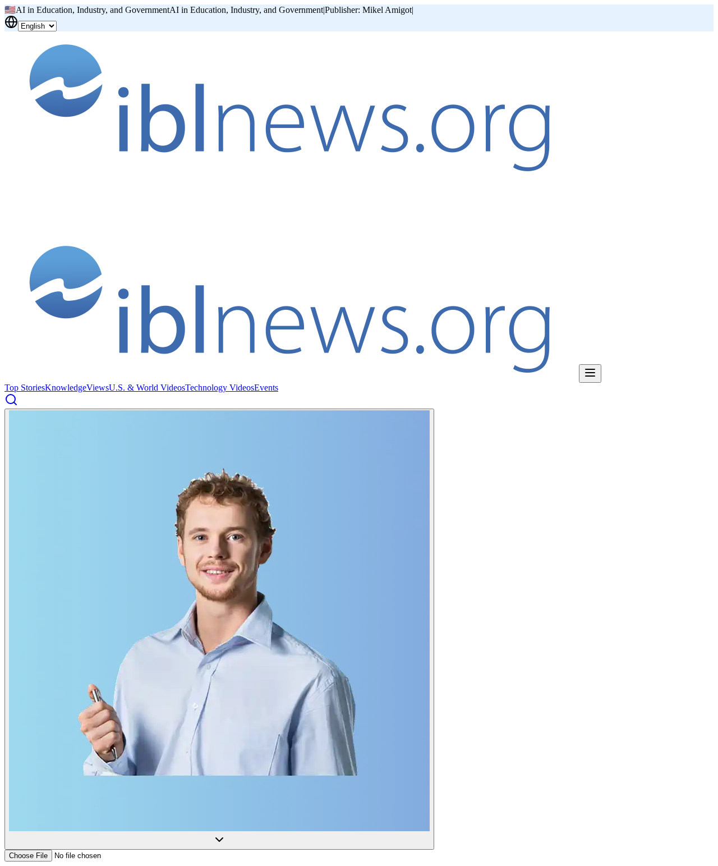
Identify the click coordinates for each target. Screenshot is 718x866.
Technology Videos (219, 387)
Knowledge (65, 387)
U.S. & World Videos (147, 387)
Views (97, 387)
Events (266, 387)
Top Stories (24, 387)
